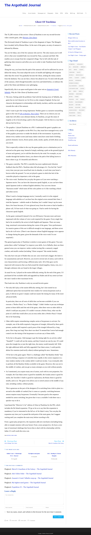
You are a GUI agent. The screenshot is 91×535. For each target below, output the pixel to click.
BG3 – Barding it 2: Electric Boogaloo (54, 454)
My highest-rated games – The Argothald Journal (29, 483)
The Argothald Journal (23, 5)
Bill (21, 25)
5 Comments (53, 25)
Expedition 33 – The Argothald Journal (25, 487)
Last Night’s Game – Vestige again (77, 55)
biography (75, 66)
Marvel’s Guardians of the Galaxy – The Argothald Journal (32, 469)
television (81, 110)
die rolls (71, 75)
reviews (64, 25)
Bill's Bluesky (71, 150)
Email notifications (73, 145)
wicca (79, 115)
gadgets (77, 77)
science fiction (73, 110)
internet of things (73, 83)
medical (81, 91)
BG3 (70, 66)
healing (71, 80)
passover (71, 99)
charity (81, 69)
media (74, 91)
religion (71, 104)
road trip (77, 107)
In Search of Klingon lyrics (75, 52)
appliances (80, 64)
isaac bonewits (73, 85)
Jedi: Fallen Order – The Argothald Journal (27, 474)
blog (70, 69)
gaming (83, 77)
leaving (82, 88)
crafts (78, 72)
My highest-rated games (34, 453)
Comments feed (72, 138)
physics (82, 99)
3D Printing (72, 64)
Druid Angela (79, 75)
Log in (70, 133)
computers (72, 72)
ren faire (78, 104)
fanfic (70, 77)
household (78, 80)
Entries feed (71, 135)
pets (77, 99)
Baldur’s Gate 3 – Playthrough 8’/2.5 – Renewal (14, 454)
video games (69, 25)
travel (79, 112)
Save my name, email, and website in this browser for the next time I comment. (34, 512)
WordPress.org (72, 140)
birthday (83, 66)
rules (83, 107)
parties (76, 96)
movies (71, 96)
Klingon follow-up (73, 38)
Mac (70, 91)
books (75, 69)
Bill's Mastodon (72, 155)
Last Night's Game (73, 88)
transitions (72, 112)
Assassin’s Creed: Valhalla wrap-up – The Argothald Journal (32, 478)
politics (71, 102)
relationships (78, 102)
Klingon (81, 85)
